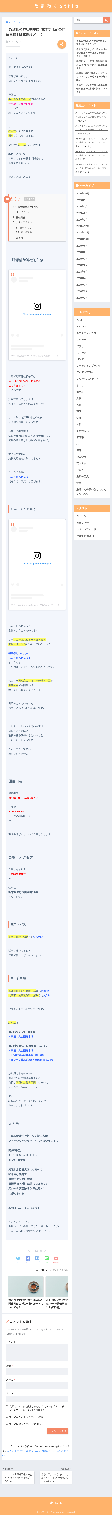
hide (30, 199)
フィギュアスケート (87, 372)
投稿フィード (83, 522)
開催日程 (19, 217)
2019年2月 (82, 213)
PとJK (80, 320)
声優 (78, 411)
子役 (78, 424)
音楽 (78, 483)
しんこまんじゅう (26, 212)
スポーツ (81, 352)
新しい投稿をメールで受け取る (26, 1423)
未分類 (80, 437)
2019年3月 (82, 206)
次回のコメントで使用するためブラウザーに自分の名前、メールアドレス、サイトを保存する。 (38, 1408)
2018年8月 (82, 252)
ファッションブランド (88, 365)
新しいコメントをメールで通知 (26, 1416)
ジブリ (80, 346)
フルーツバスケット (87, 378)
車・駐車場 (24, 232)
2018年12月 (82, 226)
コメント (11, 1341)
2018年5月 (82, 271)
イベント (54, 1270)
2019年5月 (82, 200)
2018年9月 (82, 245)
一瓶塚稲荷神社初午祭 (26, 206)
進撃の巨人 (82, 476)
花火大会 (81, 463)
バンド (80, 359)
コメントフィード (86, 529)
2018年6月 (82, 265)
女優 (78, 417)
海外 (78, 450)
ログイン (81, 516)
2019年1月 (82, 219)
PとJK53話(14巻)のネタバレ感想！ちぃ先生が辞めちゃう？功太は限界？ (91, 142)
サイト (9, 1393)
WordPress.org (85, 535)
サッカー (81, 339)
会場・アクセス (22, 222)
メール (10, 1379)
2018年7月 (82, 258)
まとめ (18, 237)
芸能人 (80, 470)
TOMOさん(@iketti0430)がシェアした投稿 (30, 356)
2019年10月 (82, 193)
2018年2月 (82, 291)
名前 (9, 1366)
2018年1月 (82, 297)
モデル (80, 391)
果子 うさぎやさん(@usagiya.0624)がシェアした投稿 (36, 605)
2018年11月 (82, 232)
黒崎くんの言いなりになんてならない (91, 491)
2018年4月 (82, 278)
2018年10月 (82, 239)
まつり (64, 1270)
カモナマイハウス (86, 333)
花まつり (81, 456)
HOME (58, 1503)
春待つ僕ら (82, 431)
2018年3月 (82, 284)
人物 (78, 398)
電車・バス (23, 227)
